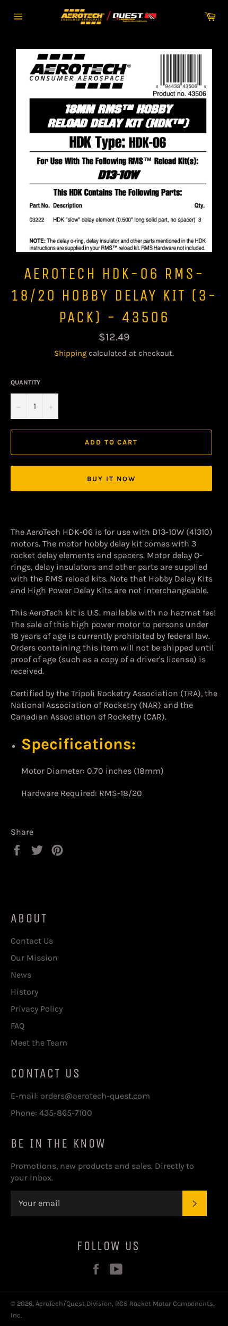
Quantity (25, 382)
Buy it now (111, 479)
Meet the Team (39, 1043)
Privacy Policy (37, 1009)
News (21, 975)
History (24, 992)
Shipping (70, 353)
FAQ (17, 1026)
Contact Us (32, 941)
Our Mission (34, 958)
